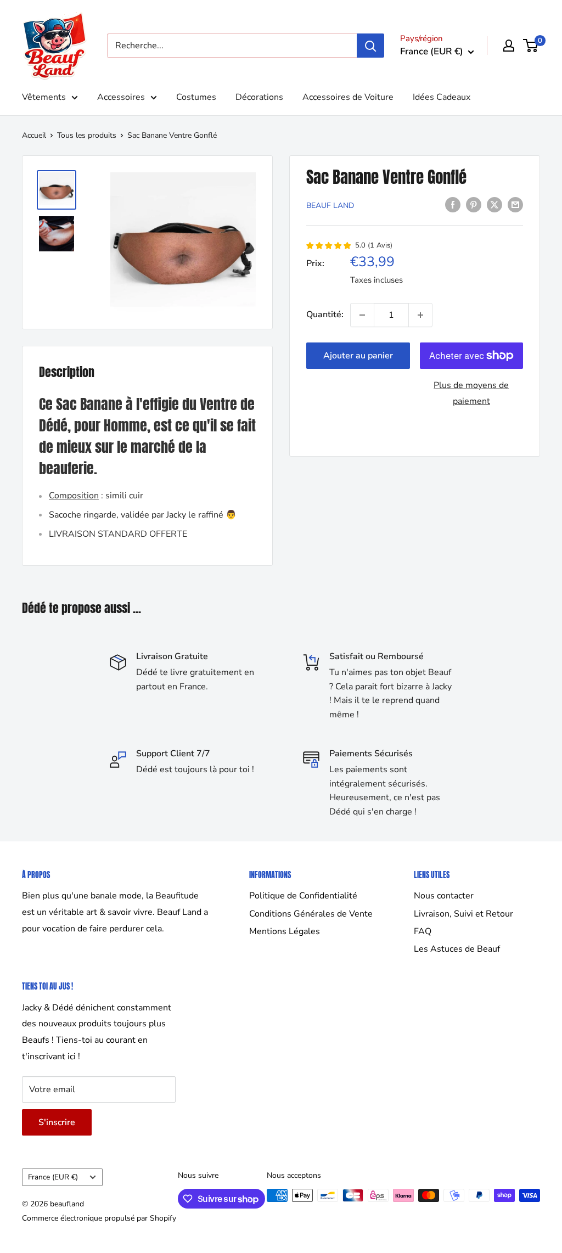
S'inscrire (56, 1122)
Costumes (196, 97)
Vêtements (44, 97)
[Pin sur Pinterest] (473, 204)
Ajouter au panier (358, 356)
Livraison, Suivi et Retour (463, 914)
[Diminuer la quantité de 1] (362, 315)
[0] (531, 45)
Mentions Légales (284, 931)
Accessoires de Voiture (348, 97)
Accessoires (121, 97)
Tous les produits (86, 135)
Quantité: (325, 314)
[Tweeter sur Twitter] (494, 204)
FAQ (422, 931)
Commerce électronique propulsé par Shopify (99, 1218)
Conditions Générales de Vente (311, 914)
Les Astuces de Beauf (457, 949)
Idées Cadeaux (441, 97)
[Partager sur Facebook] (452, 204)
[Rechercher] (370, 45)
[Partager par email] (515, 204)
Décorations (259, 97)
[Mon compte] (508, 46)
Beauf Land (330, 205)
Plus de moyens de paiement (471, 393)
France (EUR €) (53, 1177)
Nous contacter (444, 896)
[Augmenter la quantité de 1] (420, 315)
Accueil (34, 135)
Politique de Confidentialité (303, 896)
